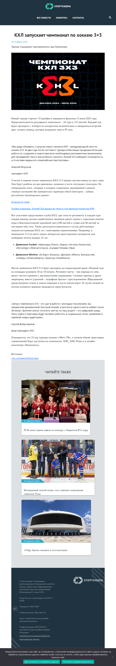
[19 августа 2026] (56, 521)
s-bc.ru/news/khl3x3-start (25, 358)
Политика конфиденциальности (78, 662)
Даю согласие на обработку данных (42, 662)
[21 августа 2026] (56, 401)
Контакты (78, 17)
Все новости (44, 17)
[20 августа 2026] (58, 461)
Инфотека (61, 17)
